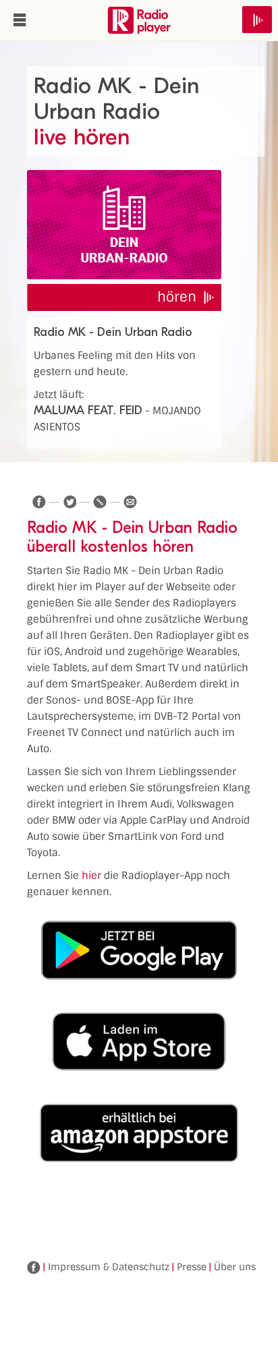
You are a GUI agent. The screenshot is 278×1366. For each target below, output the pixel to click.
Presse (191, 1267)
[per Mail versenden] (130, 502)
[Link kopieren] (100, 502)
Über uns (235, 1267)
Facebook (33, 1267)
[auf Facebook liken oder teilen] (39, 502)
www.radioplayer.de (139, 20)
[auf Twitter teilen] (69, 502)
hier (91, 875)
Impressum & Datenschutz (108, 1267)
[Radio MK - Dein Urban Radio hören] (124, 224)
